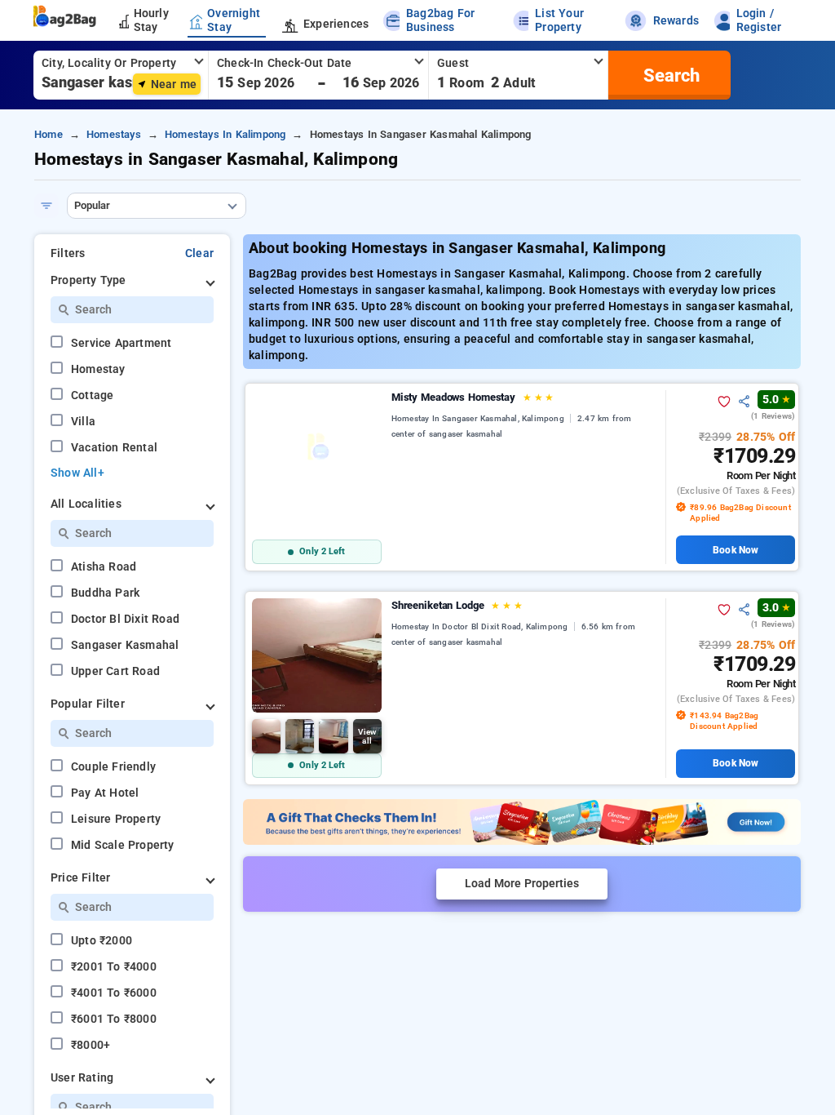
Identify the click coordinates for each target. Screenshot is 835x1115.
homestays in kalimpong (225, 134)
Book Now (735, 550)
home (48, 134)
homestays (113, 134)
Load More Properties (522, 884)
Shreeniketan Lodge (457, 605)
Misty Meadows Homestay (472, 397)
